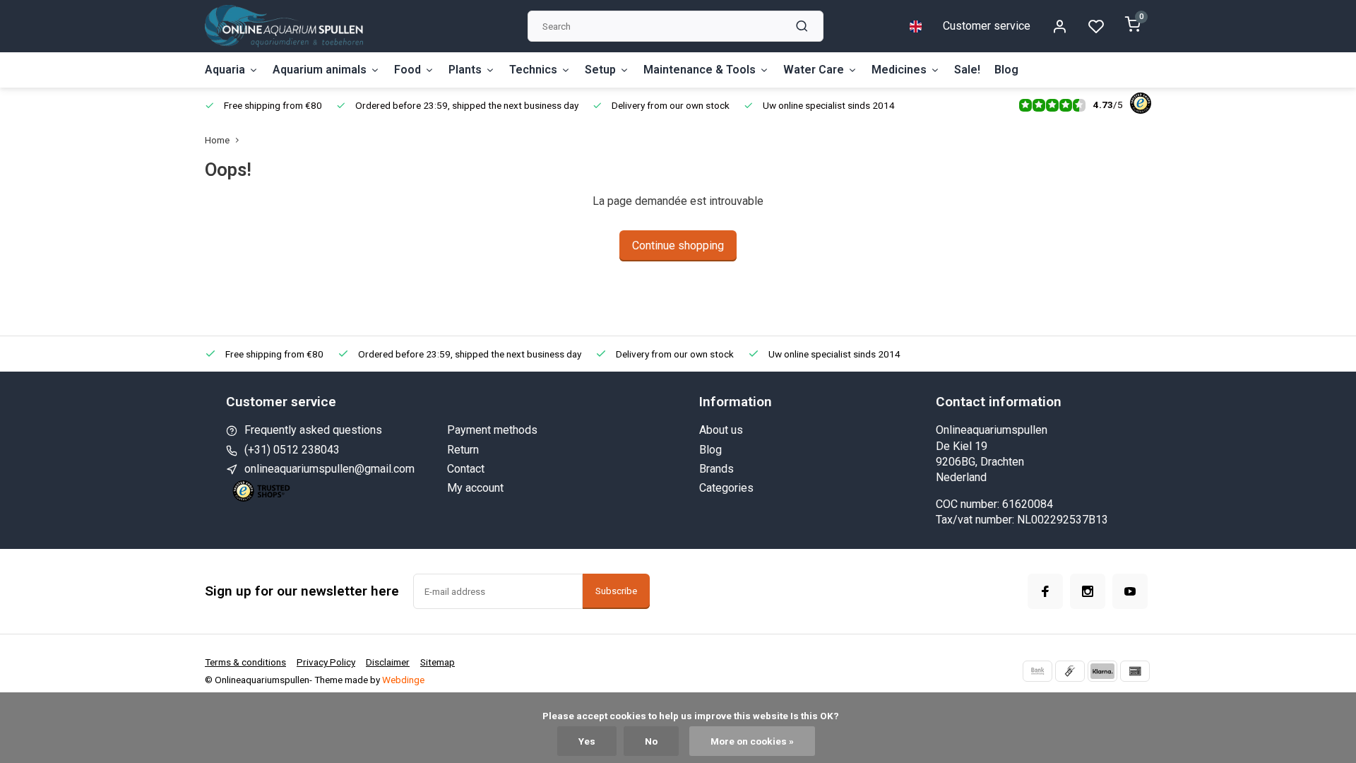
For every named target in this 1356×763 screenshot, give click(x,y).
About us (721, 430)
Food (407, 69)
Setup (600, 69)
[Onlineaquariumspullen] (284, 26)
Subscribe (616, 591)
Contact (465, 468)
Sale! (967, 69)
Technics (533, 69)
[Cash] (1070, 671)
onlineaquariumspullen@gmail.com (329, 468)
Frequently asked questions (313, 430)
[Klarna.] (1102, 671)
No (651, 741)
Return (463, 449)
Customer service (986, 25)
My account (475, 488)
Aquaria (225, 69)
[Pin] (1135, 671)
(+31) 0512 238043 (292, 449)
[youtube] (1130, 591)
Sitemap (437, 662)
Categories (726, 488)
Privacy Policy (326, 662)
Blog (1006, 69)
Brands (716, 468)
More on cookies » (752, 741)
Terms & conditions (245, 662)
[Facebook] (1045, 591)
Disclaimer (388, 662)
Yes (586, 741)
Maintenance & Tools (699, 69)
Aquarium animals (320, 69)
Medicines (899, 69)
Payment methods (492, 430)
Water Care (813, 69)
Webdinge (403, 679)
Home (217, 140)
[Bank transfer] (1037, 671)
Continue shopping (678, 245)
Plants (465, 69)
